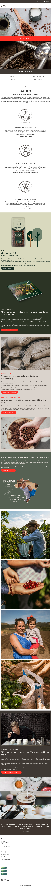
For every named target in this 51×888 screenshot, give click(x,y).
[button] (28, 5)
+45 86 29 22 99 (6, 846)
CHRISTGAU (12, 79)
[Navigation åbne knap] (49, 6)
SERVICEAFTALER (38, 83)
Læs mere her (25, 831)
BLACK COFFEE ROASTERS (38, 76)
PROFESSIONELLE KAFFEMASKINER (13, 83)
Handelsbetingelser (5, 854)
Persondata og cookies (6, 856)
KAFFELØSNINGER (38, 79)
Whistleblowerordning (6, 859)
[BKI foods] (3, 6)
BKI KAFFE (12, 76)
